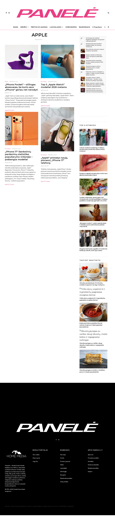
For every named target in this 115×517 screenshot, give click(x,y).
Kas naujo (63, 454)
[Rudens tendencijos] (93, 212)
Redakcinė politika (93, 468)
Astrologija (63, 471)
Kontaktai (90, 461)
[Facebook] (6, 13)
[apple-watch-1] (57, 61)
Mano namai (36, 458)
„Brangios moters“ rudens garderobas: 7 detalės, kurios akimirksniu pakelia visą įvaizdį (93, 224)
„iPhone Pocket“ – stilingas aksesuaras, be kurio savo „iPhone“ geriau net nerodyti (21, 87)
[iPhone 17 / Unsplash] (21, 128)
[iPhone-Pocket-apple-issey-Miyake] (21, 61)
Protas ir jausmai (65, 461)
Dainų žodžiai (64, 482)
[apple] (57, 129)
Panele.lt (7, 465)
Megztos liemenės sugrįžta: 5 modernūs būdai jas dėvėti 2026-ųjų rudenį (93, 249)
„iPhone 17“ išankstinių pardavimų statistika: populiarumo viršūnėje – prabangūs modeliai (19, 155)
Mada (15, 27)
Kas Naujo (8, 148)
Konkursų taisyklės (93, 465)
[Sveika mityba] (93, 187)
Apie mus (90, 454)
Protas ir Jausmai (39, 27)
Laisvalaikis (55, 27)
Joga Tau (35, 461)
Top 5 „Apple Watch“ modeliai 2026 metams (54, 85)
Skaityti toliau (9, 110)
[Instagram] (9, 13)
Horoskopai (71, 27)
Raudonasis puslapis (66, 478)
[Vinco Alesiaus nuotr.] (93, 137)
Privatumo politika (93, 458)
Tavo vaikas (36, 454)
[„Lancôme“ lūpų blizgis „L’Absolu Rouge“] (93, 163)
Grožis (23, 27)
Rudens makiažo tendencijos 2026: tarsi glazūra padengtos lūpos (93, 174)
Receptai (63, 475)
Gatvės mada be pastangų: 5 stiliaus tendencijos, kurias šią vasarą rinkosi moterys (92, 149)
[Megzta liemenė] (93, 238)
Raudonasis (84, 27)
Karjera (90, 471)
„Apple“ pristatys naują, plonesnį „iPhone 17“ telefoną (54, 160)
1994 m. (15, 467)
